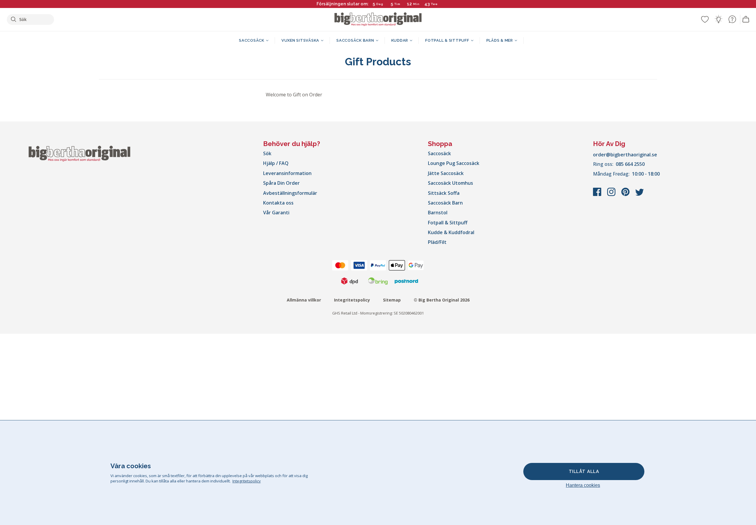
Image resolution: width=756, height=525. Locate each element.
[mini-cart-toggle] (746, 19)
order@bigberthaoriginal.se (625, 154)
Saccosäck (439, 153)
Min (416, 4)
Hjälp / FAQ (276, 163)
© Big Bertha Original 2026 (442, 300)
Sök (267, 153)
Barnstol (437, 212)
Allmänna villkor (304, 300)
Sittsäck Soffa (444, 193)
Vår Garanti (276, 212)
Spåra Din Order (281, 183)
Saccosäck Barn (445, 203)
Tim (397, 4)
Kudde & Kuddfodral (451, 232)
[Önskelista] (704, 19)
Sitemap (392, 300)
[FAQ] (732, 19)
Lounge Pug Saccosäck (453, 163)
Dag (379, 4)
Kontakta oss (278, 203)
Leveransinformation (287, 173)
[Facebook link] (597, 195)
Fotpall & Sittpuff (447, 222)
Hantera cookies (583, 485)
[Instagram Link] (612, 195)
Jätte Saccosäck (446, 173)
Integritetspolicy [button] (246, 481)
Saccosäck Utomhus (450, 183)
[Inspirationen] (718, 19)
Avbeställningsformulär (290, 193)
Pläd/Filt (437, 242)
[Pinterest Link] (626, 195)
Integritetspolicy (352, 300)
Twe (434, 4)
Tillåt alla (584, 471)
